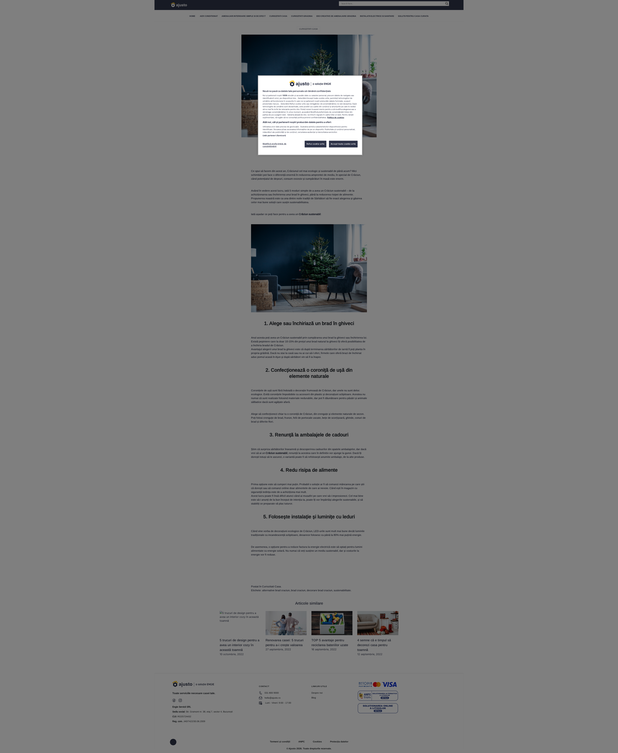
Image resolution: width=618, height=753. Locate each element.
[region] (310, 115)
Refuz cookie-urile (315, 144)
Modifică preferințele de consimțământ (274, 145)
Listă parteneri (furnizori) (274, 135)
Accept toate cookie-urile (343, 144)
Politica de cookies (335, 117)
